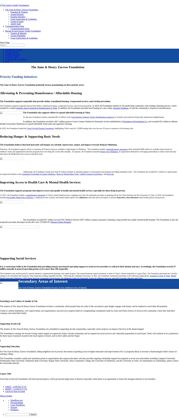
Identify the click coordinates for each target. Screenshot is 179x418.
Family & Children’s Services (100, 278)
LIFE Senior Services (31, 278)
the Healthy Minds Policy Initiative (20, 198)
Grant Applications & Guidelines (24, 38)
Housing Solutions (120, 108)
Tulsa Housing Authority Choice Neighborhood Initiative (92, 117)
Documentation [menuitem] (16, 403)
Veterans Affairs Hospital (60, 222)
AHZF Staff (15, 24)
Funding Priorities (17, 17)
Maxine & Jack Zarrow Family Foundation (23, 31)
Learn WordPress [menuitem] (17, 405)
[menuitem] (92, 414)
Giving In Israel (16, 21)
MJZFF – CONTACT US (16, 389)
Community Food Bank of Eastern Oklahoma (38, 174)
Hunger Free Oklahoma (109, 152)
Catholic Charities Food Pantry (91, 174)
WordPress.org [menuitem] (16, 400)
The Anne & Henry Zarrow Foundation (21, 10)
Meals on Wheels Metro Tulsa (67, 174)
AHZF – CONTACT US (15, 387)
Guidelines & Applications (16, 59)
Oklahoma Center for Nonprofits (76, 278)
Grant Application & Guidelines (23, 19)
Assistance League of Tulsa (160, 276)
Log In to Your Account (15, 391)
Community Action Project (50, 278)
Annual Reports (17, 14)
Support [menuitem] (13, 407)
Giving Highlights (17, 36)
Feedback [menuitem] (14, 410)
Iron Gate (110, 174)
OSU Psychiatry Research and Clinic (128, 278)
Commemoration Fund (14, 26)
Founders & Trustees (19, 12)
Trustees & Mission (18, 33)
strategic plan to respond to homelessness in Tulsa (36, 108)
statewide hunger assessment (117, 149)
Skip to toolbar (6, 396)
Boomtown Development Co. (135, 121)
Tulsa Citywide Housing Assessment (40, 128)
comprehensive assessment (35, 195)
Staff (7, 61)
